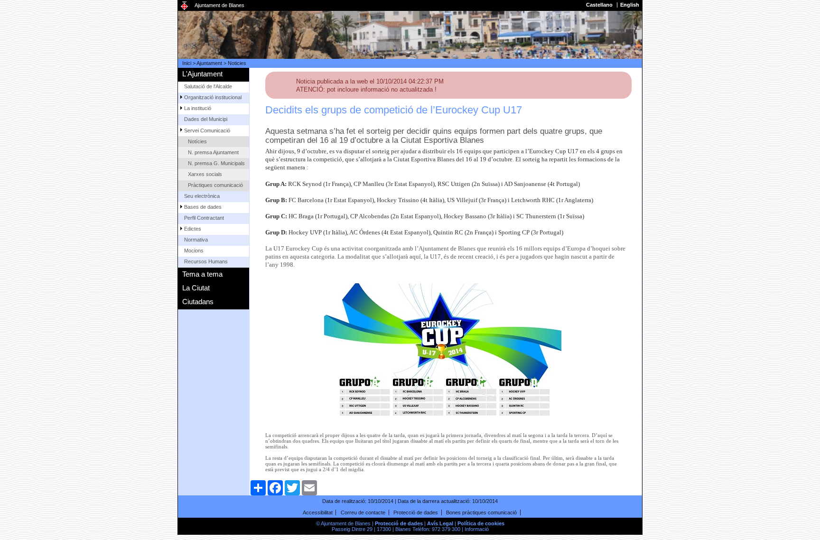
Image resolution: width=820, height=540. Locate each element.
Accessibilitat (318, 512)
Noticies (237, 63)
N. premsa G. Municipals (216, 163)
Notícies (197, 141)
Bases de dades (203, 207)
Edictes (192, 229)
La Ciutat (196, 288)
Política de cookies (480, 523)
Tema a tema (202, 274)
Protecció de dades (415, 512)
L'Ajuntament (202, 74)
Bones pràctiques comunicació (481, 512)
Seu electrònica (202, 196)
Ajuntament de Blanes (219, 5)
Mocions (194, 250)
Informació (477, 529)
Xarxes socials (205, 174)
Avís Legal (440, 523)
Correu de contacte (363, 512)
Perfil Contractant (204, 218)
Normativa (196, 239)
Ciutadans (198, 302)
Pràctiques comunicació (215, 185)
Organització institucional (213, 97)
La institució (197, 108)
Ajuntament (209, 63)
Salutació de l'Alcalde (208, 86)
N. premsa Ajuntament (213, 152)
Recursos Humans (206, 261)
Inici (186, 63)
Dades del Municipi (205, 119)
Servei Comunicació (207, 130)
